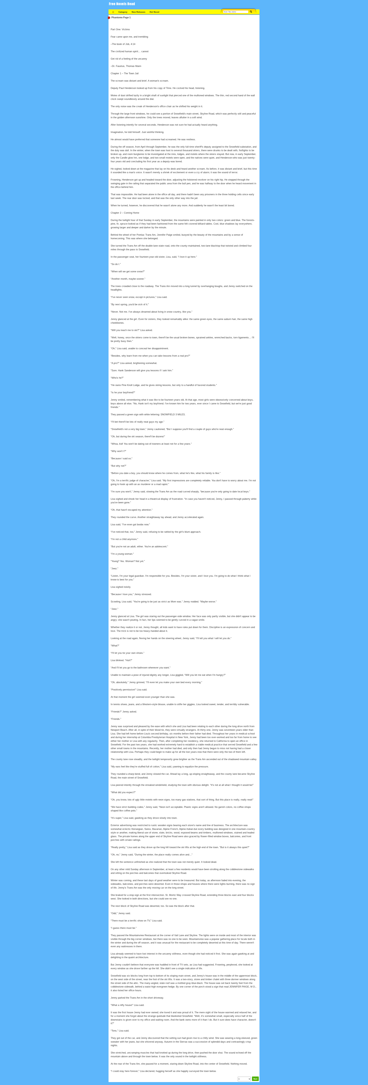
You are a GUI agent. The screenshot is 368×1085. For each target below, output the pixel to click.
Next (255, 1079)
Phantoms (117, 17)
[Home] (113, 12)
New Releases (138, 12)
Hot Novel (154, 12)
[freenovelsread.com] (123, 4)
